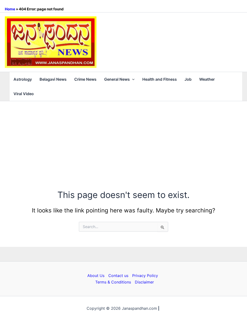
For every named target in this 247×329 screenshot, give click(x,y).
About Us (95, 275)
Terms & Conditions (113, 282)
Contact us (118, 275)
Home (10, 9)
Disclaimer (144, 282)
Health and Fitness (159, 79)
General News (117, 79)
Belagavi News (53, 79)
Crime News (85, 79)
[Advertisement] (123, 137)
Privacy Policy (145, 275)
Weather (207, 79)
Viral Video (24, 93)
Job (188, 79)
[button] (132, 79)
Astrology (23, 79)
